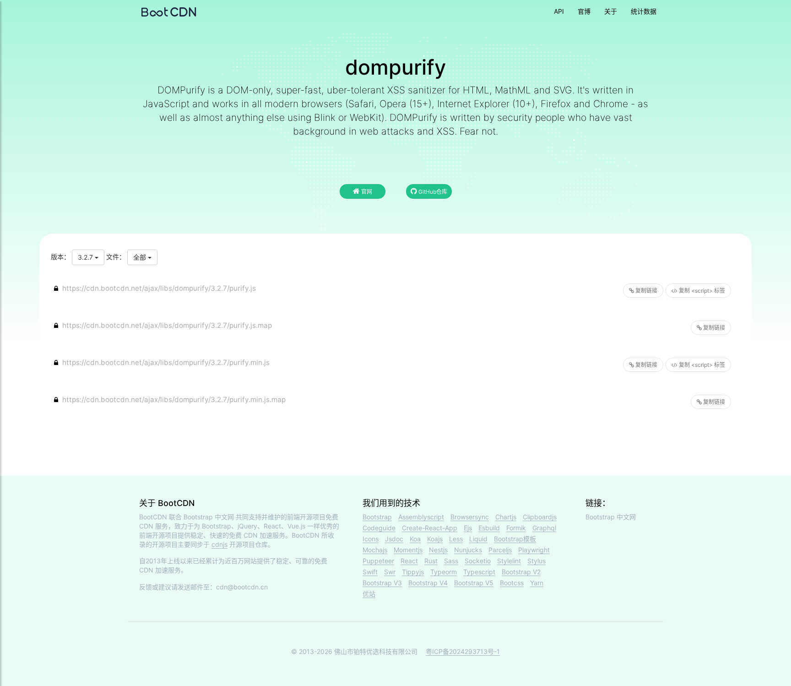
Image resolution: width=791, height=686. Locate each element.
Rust (431, 561)
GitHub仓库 (432, 191)
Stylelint (509, 561)
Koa (415, 539)
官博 (584, 11)
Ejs (468, 528)
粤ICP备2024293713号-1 (463, 651)
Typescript (479, 572)
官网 (366, 191)
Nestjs (438, 550)
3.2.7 (86, 257)
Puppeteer (378, 561)
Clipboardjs (540, 517)
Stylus (536, 561)
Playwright (534, 550)
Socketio (478, 561)
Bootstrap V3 (382, 583)
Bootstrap (377, 517)
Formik (516, 528)
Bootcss (512, 583)
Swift (370, 572)
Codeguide (379, 528)
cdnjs (219, 544)
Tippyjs (413, 572)
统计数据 (643, 11)
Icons (371, 539)
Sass (451, 561)
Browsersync (469, 517)
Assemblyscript (421, 517)
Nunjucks (468, 550)
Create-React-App (429, 528)
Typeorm (443, 572)
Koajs (435, 539)
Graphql (544, 528)
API (559, 11)
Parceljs (500, 550)
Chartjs (505, 517)
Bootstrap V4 (428, 583)
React (409, 561)
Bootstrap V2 (521, 572)
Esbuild (489, 528)
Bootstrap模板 (515, 539)
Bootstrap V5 (473, 583)
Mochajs (375, 550)
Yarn (536, 583)
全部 (140, 257)
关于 (610, 11)
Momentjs (408, 550)
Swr (390, 572)
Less (456, 539)
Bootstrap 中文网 (209, 517)
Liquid (478, 539)
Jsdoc (394, 539)
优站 (369, 594)
